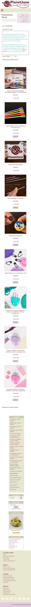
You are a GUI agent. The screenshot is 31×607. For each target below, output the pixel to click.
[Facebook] (11, 598)
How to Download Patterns (14, 539)
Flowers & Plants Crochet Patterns (16, 447)
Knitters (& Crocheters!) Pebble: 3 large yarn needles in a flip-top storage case (15, 312)
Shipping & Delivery (13, 540)
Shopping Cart (24, 21)
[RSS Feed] (7, 598)
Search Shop (16, 502)
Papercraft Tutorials (15, 479)
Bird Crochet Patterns (15, 433)
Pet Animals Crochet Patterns (15, 420)
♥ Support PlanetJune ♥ (9, 561)
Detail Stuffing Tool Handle (15, 198)
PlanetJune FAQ (7, 591)
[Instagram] (15, 598)
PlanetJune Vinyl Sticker (15, 164)
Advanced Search (16, 508)
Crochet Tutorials (7, 576)
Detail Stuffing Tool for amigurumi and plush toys (15, 126)
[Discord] (28, 598)
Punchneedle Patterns (15, 477)
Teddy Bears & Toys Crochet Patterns (15, 436)
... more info (15, 98)
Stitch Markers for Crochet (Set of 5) (15, 273)
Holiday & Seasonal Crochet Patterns (15, 443)
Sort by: (4, 56)
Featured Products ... (15, 487)
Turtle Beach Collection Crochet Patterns (16, 454)
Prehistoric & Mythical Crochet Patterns (15, 440)
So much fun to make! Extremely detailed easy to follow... (16, 530)
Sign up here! (25, 19)
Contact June (12, 545)
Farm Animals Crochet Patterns (15, 427)
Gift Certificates (14, 475)
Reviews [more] (16, 513)
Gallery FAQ (11, 547)
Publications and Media (9, 594)
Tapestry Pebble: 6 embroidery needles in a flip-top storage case (15, 351)
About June (6, 588)
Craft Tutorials (13, 482)
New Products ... (14, 485)
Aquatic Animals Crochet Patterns (16, 430)
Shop (3, 26)
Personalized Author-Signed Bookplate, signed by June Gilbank (15, 91)
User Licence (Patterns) (9, 568)
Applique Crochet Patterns (14, 450)
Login (23, 15)
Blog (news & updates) (8, 556)
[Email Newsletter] (3, 598)
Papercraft (5, 582)
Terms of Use (12, 543)
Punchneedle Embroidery (9, 580)
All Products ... (14, 489)
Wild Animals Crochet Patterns (15, 423)
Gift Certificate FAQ (13, 546)
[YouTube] (19, 598)
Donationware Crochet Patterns (15, 468)
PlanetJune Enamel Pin (15, 235)
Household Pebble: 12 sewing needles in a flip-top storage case (15, 390)
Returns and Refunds (13, 542)
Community (6, 557)
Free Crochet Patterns (8, 577)
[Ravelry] (24, 598)
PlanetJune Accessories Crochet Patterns (16, 461)
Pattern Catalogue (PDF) (9, 570)
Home (4, 554)
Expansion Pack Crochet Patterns (16, 457)
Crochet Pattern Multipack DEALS (14, 465)
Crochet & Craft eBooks (16, 471)
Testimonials (6, 589)
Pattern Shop (6, 567)
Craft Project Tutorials (8, 579)
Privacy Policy (6, 593)
